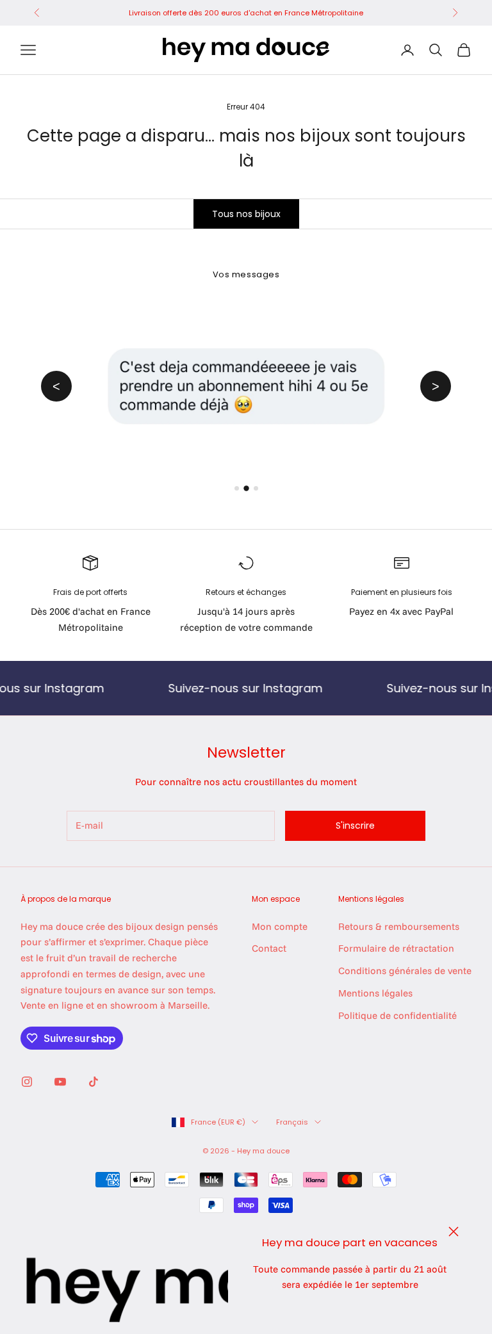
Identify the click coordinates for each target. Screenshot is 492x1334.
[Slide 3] (256, 488)
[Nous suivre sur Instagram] (26, 1081)
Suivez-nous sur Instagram (221, 688)
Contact (269, 948)
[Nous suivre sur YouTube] (60, 1081)
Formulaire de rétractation (396, 948)
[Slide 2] (246, 488)
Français (292, 1122)
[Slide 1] (236, 488)
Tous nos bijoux (246, 213)
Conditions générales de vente (405, 970)
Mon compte (280, 926)
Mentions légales (375, 993)
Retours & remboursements (398, 926)
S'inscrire (355, 825)
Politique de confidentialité (397, 1015)
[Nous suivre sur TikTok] (93, 1081)
